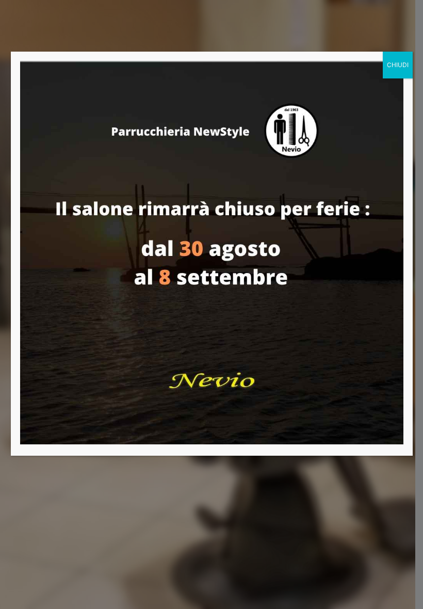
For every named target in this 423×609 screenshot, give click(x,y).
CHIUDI (398, 65)
